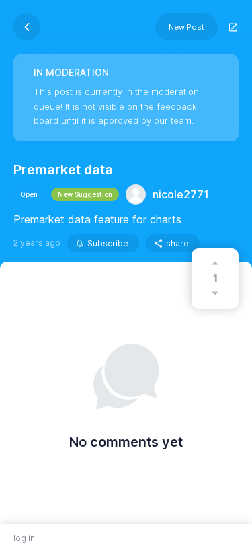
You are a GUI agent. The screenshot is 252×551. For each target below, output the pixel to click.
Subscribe (107, 243)
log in (24, 538)
